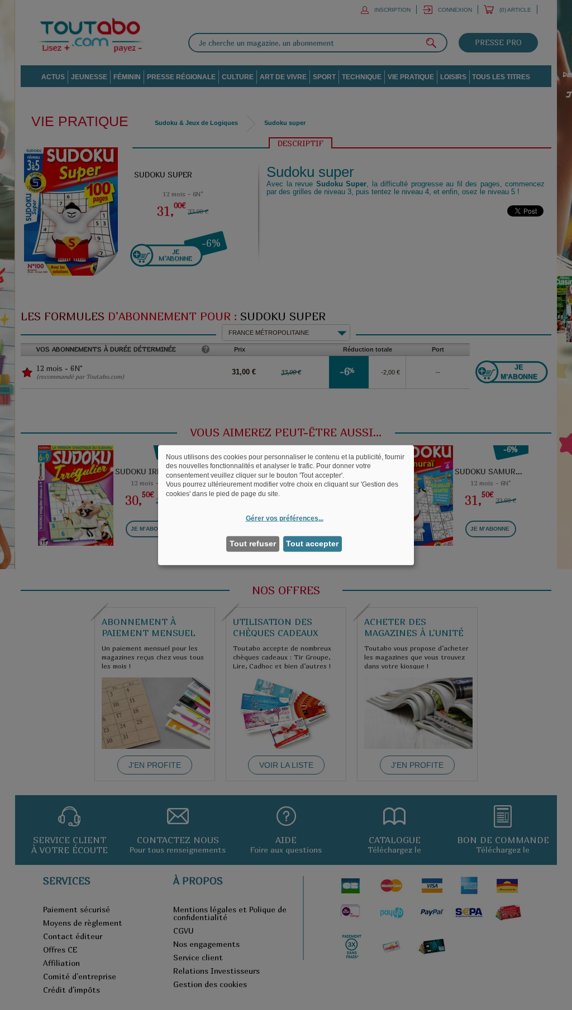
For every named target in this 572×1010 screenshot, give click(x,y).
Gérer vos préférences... (284, 518)
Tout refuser (253, 543)
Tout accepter (312, 543)
